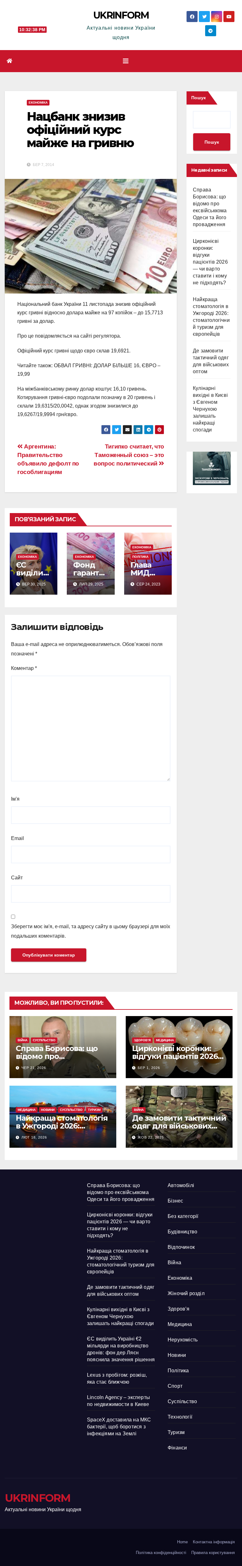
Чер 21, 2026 (33, 1068)
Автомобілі (181, 1185)
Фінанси (177, 1447)
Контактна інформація (214, 1542)
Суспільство (44, 1040)
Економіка (38, 102)
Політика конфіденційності (161, 1552)
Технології (180, 1417)
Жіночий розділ (186, 1293)
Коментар (24, 668)
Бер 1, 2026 (149, 1068)
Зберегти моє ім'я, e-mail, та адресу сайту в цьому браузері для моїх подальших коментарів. (90, 931)
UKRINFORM (121, 15)
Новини (48, 1110)
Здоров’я (142, 1040)
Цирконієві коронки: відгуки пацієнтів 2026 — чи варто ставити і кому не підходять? (210, 261)
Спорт (175, 1386)
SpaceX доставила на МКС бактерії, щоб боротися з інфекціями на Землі (119, 1426)
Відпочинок (181, 1247)
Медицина (165, 1040)
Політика (140, 556)
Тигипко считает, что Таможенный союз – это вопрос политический (129, 455)
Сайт (17, 877)
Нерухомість (183, 1339)
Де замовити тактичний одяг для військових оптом (179, 1125)
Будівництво (182, 1231)
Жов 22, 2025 (151, 1137)
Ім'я (15, 799)
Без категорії (183, 1216)
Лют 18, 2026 (34, 1137)
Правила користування (213, 1552)
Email (17, 838)
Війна (22, 1040)
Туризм (94, 1110)
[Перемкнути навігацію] (126, 61)
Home (182, 1542)
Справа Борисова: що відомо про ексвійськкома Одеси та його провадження (120, 1192)
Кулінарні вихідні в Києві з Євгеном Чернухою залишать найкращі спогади (210, 409)
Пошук (198, 97)
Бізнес (175, 1200)
